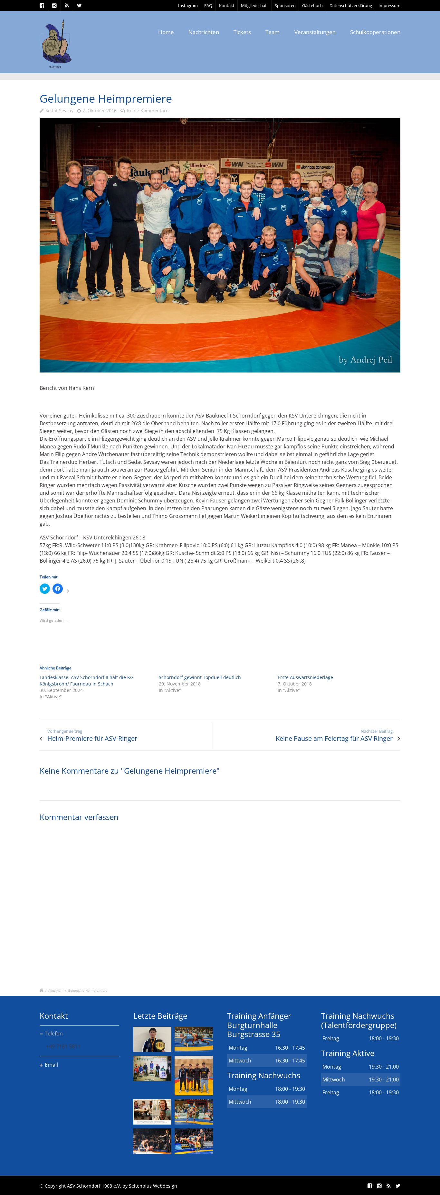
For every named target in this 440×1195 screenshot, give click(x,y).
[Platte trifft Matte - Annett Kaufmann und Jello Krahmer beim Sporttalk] (152, 1112)
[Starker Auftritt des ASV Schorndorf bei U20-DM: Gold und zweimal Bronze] (194, 1075)
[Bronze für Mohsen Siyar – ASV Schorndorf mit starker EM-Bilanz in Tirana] (194, 1039)
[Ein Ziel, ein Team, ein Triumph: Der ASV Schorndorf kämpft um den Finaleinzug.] (194, 1141)
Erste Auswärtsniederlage (305, 677)
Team (272, 32)
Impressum (389, 5)
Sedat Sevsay (59, 110)
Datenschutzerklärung (351, 5)
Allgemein (55, 990)
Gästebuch (312, 5)
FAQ (208, 5)
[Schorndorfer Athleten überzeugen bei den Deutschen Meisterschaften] (152, 1039)
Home (166, 32)
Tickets (242, 32)
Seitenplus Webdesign (153, 1186)
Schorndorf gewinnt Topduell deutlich (200, 677)
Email (51, 1064)
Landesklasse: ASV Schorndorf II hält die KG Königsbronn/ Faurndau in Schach (86, 680)
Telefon (54, 1033)
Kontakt (226, 5)
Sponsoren (285, 5)
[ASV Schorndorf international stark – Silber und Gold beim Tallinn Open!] (152, 1068)
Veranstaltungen (315, 32)
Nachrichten (203, 32)
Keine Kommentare (147, 110)
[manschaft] (220, 245)
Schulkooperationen (375, 32)
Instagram (188, 5)
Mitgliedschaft (254, 5)
